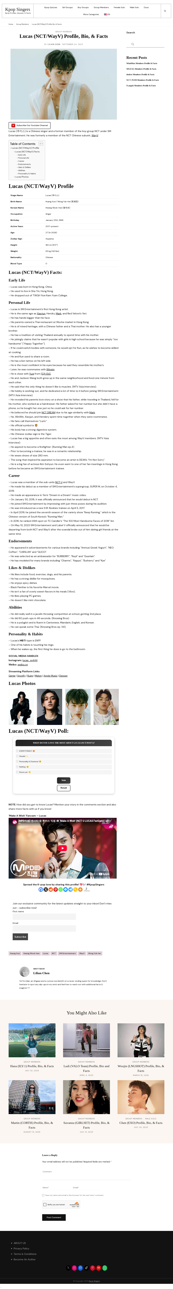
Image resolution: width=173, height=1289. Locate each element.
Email (15, 923)
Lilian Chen (54, 44)
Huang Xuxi (15, 953)
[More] (80, 889)
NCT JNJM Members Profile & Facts (142, 80)
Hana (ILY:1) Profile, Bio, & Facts (32, 1066)
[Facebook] (41, 889)
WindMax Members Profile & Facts (141, 63)
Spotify (21, 675)
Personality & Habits (27, 173)
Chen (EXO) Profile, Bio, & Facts (140, 1122)
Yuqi (31, 373)
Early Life (22, 155)
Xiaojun (41, 313)
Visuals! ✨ (23, 756)
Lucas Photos (21, 177)
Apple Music (50, 675)
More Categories (91, 14)
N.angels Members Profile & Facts (141, 86)
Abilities (21, 170)
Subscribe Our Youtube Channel (32, 125)
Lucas (45, 953)
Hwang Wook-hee (31, 953)
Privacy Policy (21, 1248)
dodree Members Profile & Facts (140, 74)
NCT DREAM (48, 412)
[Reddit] (51, 889)
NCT (54, 953)
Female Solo (119, 7)
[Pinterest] (55, 889)
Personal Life (23, 158)
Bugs (30, 675)
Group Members (101, 7)
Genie (12, 675)
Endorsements (24, 164)
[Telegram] (70, 889)
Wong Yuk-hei (94, 953)
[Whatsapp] (60, 889)
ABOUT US (20, 1243)
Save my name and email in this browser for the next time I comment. (74, 1195)
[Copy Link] (75, 889)
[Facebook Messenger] (65, 889)
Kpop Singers (17, 9)
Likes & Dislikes (24, 167)
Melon (38, 675)
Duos (146, 7)
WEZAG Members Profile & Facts (141, 69)
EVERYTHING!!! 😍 (27, 751)
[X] (46, 889)
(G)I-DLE (46, 373)
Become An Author (25, 1259)
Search (130, 32)
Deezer (63, 675)
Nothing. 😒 (24, 767)
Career (21, 161)
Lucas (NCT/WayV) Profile (25, 147)
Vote (64, 780)
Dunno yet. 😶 (25, 772)
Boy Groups (83, 7)
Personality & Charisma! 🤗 (30, 761)
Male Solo (134, 7)
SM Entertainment (67, 953)
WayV (95, 135)
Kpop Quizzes (50, 7)
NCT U (58, 482)
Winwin (50, 369)
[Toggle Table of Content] (39, 143)
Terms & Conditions (25, 1254)
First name (18, 911)
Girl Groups (67, 7)
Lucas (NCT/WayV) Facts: (27, 151)
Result (64, 788)
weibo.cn (23, 664)
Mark (58, 313)
